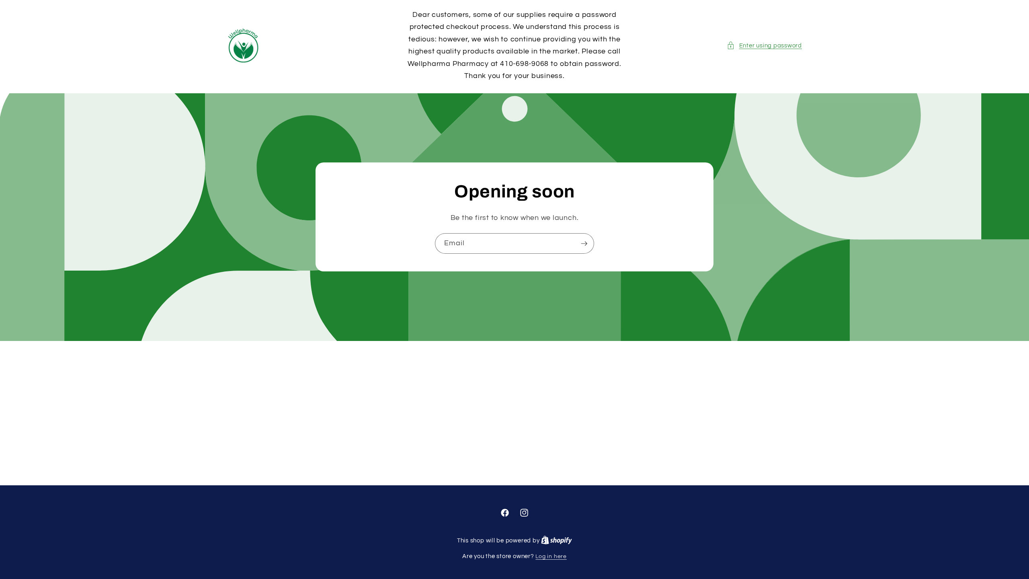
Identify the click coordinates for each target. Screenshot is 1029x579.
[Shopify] (556, 541)
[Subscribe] (584, 243)
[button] (764, 45)
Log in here (550, 556)
